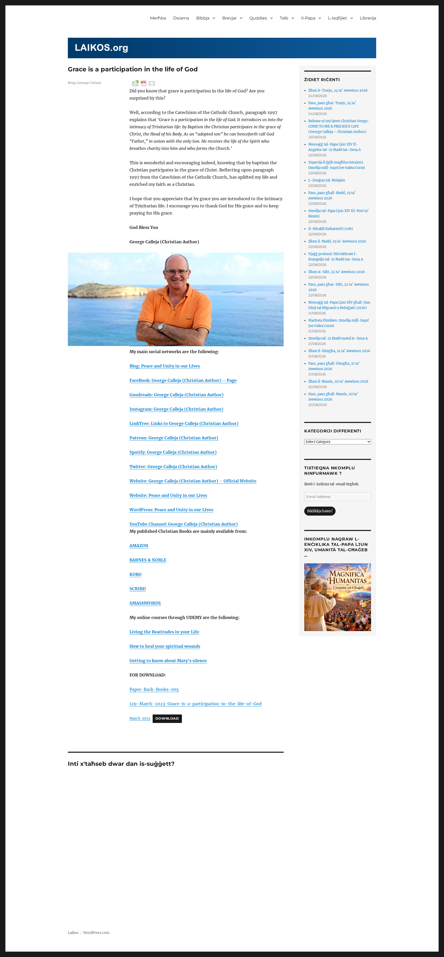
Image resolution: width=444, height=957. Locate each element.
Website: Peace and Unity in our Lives (168, 495)
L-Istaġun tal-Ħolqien (326, 180)
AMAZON (139, 545)
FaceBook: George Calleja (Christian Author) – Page (183, 380)
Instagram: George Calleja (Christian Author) (176, 409)
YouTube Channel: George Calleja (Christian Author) (184, 524)
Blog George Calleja (84, 83)
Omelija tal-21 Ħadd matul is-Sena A (338, 338)
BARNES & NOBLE (148, 560)
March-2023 (140, 718)
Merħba (158, 18)
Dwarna (181, 18)
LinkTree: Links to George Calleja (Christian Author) (184, 423)
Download (167, 718)
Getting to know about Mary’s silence (168, 660)
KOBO (136, 574)
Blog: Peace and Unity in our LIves (165, 366)
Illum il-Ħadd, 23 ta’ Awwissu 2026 (337, 241)
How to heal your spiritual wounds (165, 646)
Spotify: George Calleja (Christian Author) (173, 452)
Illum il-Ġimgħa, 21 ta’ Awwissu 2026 (339, 351)
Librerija (368, 18)
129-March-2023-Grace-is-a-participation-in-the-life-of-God (196, 703)
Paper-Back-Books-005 (154, 689)
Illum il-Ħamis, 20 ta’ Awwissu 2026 (338, 381)
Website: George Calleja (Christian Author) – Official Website (193, 481)
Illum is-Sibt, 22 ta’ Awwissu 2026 (336, 272)
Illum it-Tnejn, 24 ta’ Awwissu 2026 (338, 90)
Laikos (73, 933)
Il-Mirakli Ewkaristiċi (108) (330, 229)
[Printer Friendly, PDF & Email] (144, 83)
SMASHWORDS (145, 603)
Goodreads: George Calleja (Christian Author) (177, 394)
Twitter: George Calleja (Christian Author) (173, 466)
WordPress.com (96, 933)
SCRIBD (138, 588)
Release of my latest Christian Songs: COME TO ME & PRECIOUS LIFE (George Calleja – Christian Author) (338, 126)
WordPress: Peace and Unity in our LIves (171, 509)
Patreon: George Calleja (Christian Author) (174, 437)
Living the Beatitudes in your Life (164, 631)
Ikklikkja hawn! (320, 511)
